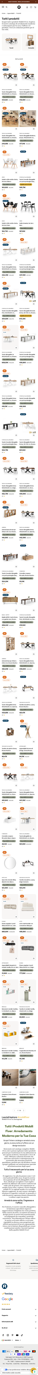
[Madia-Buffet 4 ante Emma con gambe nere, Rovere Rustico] (10, 600)
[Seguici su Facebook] (3, 1335)
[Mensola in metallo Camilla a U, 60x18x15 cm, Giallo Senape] (10, 1033)
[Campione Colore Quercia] (27, 1077)
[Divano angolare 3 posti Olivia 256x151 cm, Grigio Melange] (27, 948)
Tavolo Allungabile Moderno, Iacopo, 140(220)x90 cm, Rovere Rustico (27, 138)
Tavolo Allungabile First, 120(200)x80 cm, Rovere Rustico (9, 138)
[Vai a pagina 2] (23, 1110)
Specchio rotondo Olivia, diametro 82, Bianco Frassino (9, 882)
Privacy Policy (9, 1363)
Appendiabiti (10, 13)
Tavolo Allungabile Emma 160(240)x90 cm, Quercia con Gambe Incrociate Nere (27, 663)
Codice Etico (32, 1363)
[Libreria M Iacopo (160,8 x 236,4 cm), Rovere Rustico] (10, 643)
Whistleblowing (24, 1363)
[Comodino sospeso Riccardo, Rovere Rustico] (27, 556)
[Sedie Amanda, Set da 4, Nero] (27, 206)
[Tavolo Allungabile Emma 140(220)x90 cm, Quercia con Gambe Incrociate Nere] (27, 512)
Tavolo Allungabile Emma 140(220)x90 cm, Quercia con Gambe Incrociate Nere (27, 532)
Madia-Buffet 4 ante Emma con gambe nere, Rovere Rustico (9, 619)
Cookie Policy (16, 1363)
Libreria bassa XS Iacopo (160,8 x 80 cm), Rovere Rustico (9, 532)
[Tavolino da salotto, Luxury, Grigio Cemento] (27, 862)
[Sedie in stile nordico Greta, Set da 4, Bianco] (10, 162)
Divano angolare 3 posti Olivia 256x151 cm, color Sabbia (9, 925)
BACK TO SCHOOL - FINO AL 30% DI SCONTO (19, 1)
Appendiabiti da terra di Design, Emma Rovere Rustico (26, 750)
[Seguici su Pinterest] (12, 1335)
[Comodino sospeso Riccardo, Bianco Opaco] (10, 818)
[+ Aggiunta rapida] (16, 85)
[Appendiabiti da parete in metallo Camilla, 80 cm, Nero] (10, 948)
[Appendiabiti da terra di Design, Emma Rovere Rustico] (27, 731)
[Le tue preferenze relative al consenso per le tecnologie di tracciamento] (35, 1372)
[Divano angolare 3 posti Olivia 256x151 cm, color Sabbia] (10, 906)
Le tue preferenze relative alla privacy (20, 1370)
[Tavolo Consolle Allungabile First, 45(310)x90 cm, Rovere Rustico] (10, 293)
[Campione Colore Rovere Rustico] (10, 1077)
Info (4, 1363)
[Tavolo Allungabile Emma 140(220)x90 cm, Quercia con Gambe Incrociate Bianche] (27, 775)
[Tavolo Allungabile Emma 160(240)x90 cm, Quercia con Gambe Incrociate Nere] (27, 643)
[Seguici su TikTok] (22, 1335)
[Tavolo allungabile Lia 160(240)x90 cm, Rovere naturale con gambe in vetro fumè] (27, 818)
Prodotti (18, 1250)
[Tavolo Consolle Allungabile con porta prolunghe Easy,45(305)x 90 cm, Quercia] (27, 381)
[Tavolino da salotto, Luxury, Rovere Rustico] (27, 687)
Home (3, 13)
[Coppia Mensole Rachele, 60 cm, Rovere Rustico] (27, 1033)
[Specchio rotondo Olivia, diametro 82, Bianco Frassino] (10, 862)
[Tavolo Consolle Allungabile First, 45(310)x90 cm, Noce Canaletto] (27, 600)
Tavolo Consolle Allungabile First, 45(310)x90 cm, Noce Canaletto (27, 619)
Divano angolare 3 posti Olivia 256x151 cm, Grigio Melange (26, 967)
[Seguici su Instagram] (8, 1335)
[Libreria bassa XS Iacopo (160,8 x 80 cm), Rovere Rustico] (10, 512)
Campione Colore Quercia (26, 1094)
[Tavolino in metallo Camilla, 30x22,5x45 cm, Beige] (27, 992)
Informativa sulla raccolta (11, 1373)
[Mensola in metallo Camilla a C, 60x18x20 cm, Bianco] (10, 992)
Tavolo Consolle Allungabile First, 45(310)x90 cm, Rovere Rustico (10, 313)
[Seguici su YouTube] (17, 1335)
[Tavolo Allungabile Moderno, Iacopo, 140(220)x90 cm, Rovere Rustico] (27, 118)
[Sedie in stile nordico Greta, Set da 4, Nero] (10, 206)
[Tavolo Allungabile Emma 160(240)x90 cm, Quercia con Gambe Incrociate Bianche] (10, 687)
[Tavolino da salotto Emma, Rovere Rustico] (10, 731)
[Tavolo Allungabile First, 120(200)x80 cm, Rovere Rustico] (10, 118)
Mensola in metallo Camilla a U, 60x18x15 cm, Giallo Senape (10, 1053)
